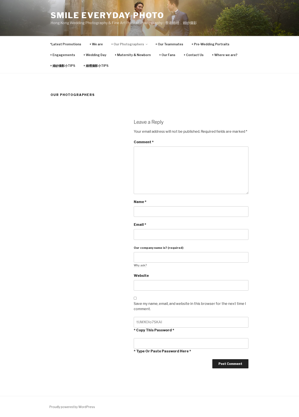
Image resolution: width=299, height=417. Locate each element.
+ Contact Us (194, 55)
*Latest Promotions (65, 44)
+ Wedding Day (94, 55)
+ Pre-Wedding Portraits (210, 44)
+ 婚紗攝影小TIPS (62, 65)
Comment (144, 142)
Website (141, 276)
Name (140, 202)
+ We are (96, 44)
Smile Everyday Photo (107, 15)
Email (140, 225)
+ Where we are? (224, 55)
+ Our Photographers (127, 44)
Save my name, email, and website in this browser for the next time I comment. (190, 306)
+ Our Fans (167, 55)
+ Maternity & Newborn (133, 55)
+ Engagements (62, 55)
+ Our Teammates (169, 44)
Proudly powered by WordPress (72, 407)
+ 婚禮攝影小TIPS (95, 65)
